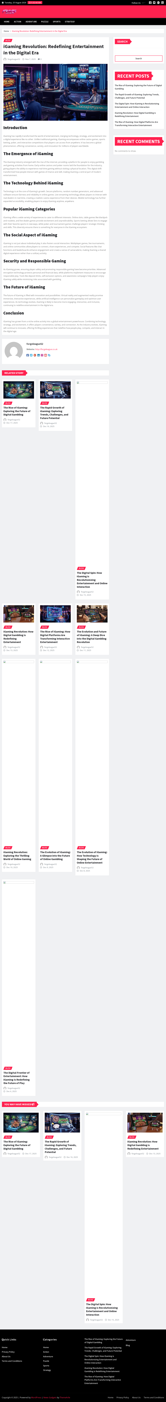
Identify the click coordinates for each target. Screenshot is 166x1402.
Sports (57, 21)
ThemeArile (65, 1397)
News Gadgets (50, 1397)
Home (7, 21)
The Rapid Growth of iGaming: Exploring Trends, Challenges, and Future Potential (54, 413)
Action (17, 21)
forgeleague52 (14, 59)
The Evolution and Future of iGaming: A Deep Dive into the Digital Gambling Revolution (91, 637)
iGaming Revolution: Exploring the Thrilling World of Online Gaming (17, 855)
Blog (128, 1345)
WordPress (36, 1397)
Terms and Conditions (12, 1361)
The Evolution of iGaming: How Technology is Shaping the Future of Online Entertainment (92, 857)
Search (122, 41)
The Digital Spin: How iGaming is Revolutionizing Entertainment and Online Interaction (92, 579)
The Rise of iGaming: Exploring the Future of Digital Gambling (16, 411)
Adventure (31, 21)
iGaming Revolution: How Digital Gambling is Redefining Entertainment (143, 1145)
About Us (6, 1356)
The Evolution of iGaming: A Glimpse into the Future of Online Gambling (55, 855)
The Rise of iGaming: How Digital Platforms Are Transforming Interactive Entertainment (55, 637)
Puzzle (44, 21)
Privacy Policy (8, 1352)
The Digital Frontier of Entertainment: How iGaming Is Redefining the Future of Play (16, 1078)
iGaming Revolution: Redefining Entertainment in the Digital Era (39, 31)
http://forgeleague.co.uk (46, 349)
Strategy (70, 21)
